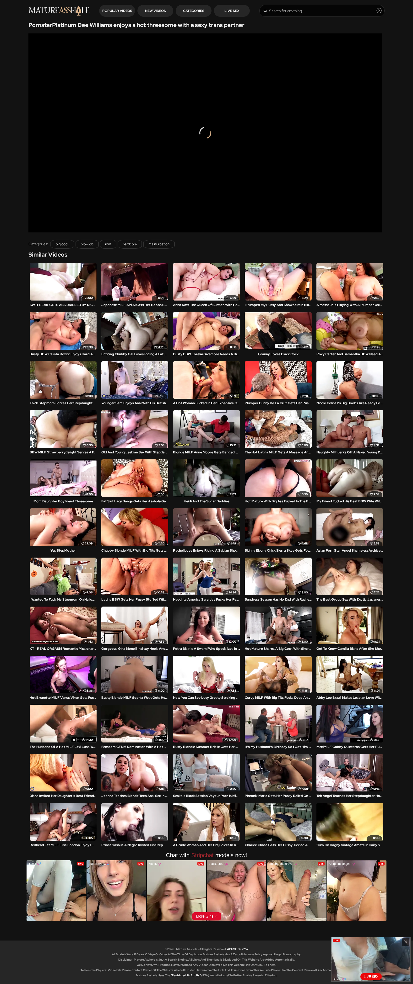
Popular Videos (117, 11)
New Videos (155, 11)
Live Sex (231, 11)
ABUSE (232, 949)
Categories (193, 11)
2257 (245, 949)
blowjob (87, 244)
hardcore (130, 244)
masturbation (158, 244)
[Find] (379, 10)
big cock (62, 244)
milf (108, 244)
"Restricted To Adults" (186, 975)
